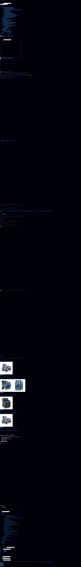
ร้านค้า (3, 33)
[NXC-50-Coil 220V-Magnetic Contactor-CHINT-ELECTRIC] (12, 391)
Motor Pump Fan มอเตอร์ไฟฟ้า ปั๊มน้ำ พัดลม (8, 25)
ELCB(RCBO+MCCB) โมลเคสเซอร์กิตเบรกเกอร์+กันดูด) (13, 517)
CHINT (1, 211)
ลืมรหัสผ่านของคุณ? (3, 552)
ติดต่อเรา (3, 32)
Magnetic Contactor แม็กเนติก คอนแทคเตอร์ (8, 14)
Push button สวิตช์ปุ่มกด (8, 532)
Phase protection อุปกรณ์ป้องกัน (6, 20)
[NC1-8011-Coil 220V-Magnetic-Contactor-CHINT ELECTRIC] (6, 374)
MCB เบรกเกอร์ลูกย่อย (6, 518)
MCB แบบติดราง (7, 519)
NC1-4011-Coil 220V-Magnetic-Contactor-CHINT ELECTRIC (9, 430)
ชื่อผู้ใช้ (1, 556)
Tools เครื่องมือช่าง (4, 28)
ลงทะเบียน (1, 563)
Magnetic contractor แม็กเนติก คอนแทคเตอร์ (10, 15)
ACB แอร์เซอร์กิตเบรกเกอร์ (7, 536)
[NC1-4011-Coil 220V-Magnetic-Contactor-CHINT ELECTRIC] (6, 426)
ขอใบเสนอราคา (4, 537)
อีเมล (1, 558)
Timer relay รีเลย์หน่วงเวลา (6, 19)
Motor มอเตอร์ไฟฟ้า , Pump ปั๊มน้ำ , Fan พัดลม (10, 533)
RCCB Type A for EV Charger (9, 521)
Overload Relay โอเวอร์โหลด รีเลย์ (10, 524)
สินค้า (2, 514)
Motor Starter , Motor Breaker (6, 17)
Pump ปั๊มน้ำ (5, 27)
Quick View (1, 392)
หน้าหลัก (3, 513)
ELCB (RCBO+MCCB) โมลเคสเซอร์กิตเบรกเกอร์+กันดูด (11, 9)
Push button (5, 24)
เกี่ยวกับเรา (3, 30)
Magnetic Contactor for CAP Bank (8, 22)
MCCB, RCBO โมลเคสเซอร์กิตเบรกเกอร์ (8, 7)
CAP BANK (3, 21)
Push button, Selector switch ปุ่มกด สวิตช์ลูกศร (10, 531)
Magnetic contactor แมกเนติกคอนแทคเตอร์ (9, 522)
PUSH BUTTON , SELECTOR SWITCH (8, 23)
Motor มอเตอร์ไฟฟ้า (6, 26)
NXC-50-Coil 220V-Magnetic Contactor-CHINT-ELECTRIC (9, 395)
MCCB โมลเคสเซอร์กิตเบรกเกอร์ (8, 7)
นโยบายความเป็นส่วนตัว (7, 539)
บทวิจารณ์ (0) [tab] (4, 214)
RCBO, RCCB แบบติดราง (9, 520)
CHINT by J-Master (3, 0)
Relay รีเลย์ (3, 18)
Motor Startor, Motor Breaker (7, 525)
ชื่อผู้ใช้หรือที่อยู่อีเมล (3, 547)
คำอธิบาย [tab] (3, 213)
